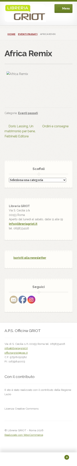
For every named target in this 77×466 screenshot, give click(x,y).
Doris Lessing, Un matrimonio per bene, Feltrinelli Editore (20, 131)
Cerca (38, 459)
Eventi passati (28, 34)
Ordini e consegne (55, 126)
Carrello (59, 456)
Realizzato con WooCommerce (24, 434)
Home (11, 34)
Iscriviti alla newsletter (29, 257)
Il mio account (13, 459)
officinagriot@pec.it (16, 352)
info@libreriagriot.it (23, 223)
